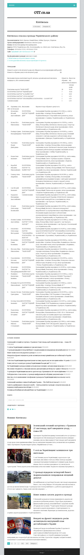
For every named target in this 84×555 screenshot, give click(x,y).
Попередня (46, 26)
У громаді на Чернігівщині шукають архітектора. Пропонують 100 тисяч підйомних (36, 371)
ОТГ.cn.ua (42, 13)
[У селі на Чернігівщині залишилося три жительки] (19, 456)
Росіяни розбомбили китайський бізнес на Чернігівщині (26, 390)
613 (27, 543)
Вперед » (34, 543)
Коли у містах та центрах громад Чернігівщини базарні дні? (28, 363)
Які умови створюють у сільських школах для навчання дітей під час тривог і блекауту (37, 369)
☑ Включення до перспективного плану (21, 58)
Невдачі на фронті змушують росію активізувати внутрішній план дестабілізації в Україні (39, 355)
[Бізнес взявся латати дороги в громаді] (19, 501)
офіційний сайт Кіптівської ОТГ (22, 52)
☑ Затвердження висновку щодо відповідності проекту (26, 60)
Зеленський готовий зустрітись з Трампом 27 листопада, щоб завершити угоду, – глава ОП (39, 342)
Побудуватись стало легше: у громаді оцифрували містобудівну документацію (35, 374)
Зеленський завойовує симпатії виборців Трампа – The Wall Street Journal (33, 382)
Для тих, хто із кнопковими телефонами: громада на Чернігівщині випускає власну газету (38, 377)
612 (23, 543)
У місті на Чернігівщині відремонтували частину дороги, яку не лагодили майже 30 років (38, 360)
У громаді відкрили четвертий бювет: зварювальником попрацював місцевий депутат (37, 350)
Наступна (37, 26)
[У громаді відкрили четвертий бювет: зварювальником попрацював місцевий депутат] (19, 477)
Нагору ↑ (42, 552)
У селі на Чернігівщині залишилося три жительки (24, 347)
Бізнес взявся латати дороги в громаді (21, 353)
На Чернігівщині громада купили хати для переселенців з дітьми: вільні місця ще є (36, 366)
